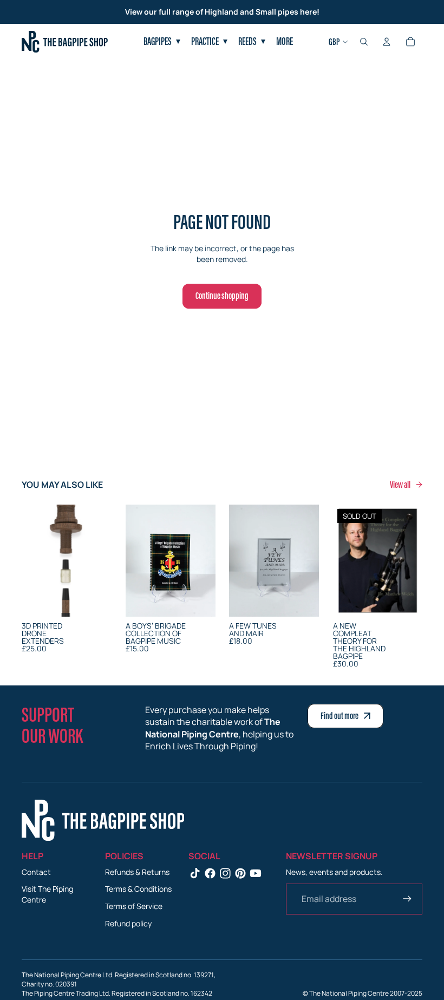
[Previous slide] (30, 560)
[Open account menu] (387, 42)
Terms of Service (133, 906)
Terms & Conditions (138, 889)
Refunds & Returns (137, 872)
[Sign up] (407, 898)
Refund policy (128, 923)
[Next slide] (102, 560)
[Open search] (364, 42)
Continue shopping (222, 296)
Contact (36, 872)
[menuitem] (284, 42)
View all (401, 485)
